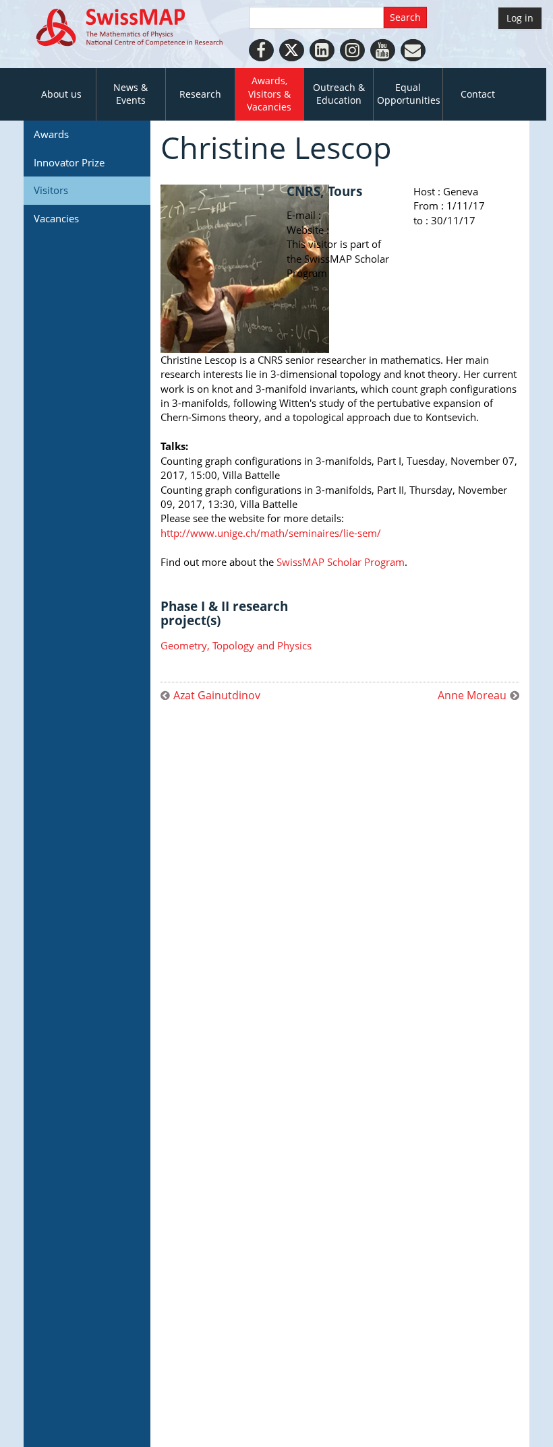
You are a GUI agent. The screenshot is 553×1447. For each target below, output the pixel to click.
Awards (51, 134)
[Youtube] (382, 50)
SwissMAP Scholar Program (340, 562)
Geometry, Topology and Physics (236, 645)
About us (61, 94)
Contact (478, 94)
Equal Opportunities (408, 94)
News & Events (130, 94)
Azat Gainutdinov (216, 695)
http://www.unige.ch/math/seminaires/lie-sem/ (271, 533)
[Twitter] (291, 50)
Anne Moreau (472, 695)
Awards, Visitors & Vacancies (269, 94)
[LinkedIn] (322, 50)
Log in (519, 17)
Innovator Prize (69, 162)
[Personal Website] (413, 50)
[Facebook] (261, 50)
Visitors (51, 190)
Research (200, 94)
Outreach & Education (339, 94)
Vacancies (56, 218)
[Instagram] (352, 50)
